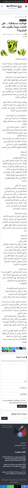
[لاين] (9, 351)
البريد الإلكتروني (23, 388)
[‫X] (20, 348)
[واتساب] (6, 348)
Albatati (23, 34)
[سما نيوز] (14, 6)
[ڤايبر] (13, 351)
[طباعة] (2, 351)
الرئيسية (23, 17)
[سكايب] (13, 348)
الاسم (25, 381)
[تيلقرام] (2, 348)
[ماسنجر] (9, 348)
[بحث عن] (2, 7)
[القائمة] (26, 7)
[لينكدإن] (16, 348)
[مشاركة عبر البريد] (6, 351)
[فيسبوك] (23, 348)
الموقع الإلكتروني (23, 394)
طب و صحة (17, 17)
